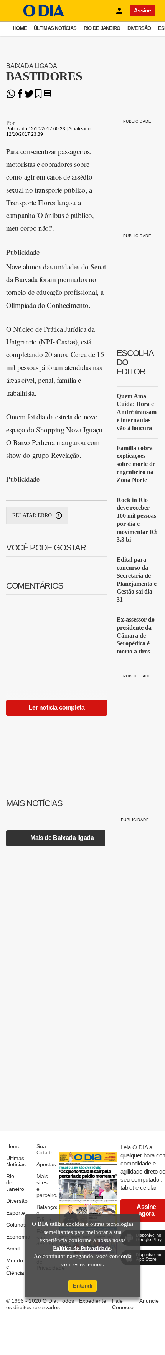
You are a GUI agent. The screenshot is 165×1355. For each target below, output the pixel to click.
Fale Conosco (123, 1304)
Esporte (15, 1213)
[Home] (43, 14)
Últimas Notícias (55, 28)
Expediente (92, 1301)
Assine (142, 10)
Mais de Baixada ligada (62, 838)
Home (20, 28)
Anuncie (149, 1301)
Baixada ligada (31, 66)
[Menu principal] (13, 10)
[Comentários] (47, 96)
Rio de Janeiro (102, 28)
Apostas (46, 1164)
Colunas (16, 1225)
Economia (18, 1237)
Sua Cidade (45, 1149)
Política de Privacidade (82, 1248)
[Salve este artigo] (38, 96)
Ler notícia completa (56, 707)
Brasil (13, 1248)
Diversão (139, 28)
